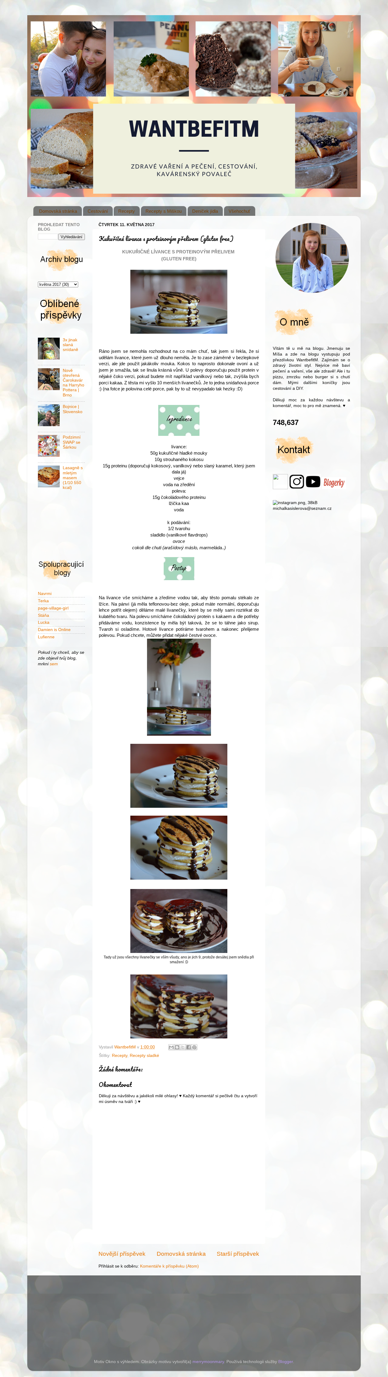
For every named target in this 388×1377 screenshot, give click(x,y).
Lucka (43, 622)
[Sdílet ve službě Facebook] (189, 1047)
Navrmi (45, 593)
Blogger (285, 1361)
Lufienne (46, 637)
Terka (43, 601)
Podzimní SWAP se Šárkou (72, 442)
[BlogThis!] (177, 1047)
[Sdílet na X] (183, 1047)
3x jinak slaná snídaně (70, 345)
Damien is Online (54, 629)
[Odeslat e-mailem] (171, 1047)
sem (53, 664)
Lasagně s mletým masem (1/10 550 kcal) (73, 478)
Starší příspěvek (238, 1254)
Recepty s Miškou (164, 211)
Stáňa (43, 615)
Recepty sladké (144, 1055)
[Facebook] (280, 488)
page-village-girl (53, 608)
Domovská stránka (58, 211)
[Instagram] (296, 488)
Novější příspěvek (122, 1254)
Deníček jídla (205, 211)
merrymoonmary (208, 1361)
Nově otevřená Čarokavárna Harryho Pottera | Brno (73, 382)
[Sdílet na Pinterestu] (194, 1047)
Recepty (126, 211)
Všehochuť (239, 211)
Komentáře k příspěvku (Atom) (169, 1266)
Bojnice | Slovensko (72, 409)
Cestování (98, 211)
